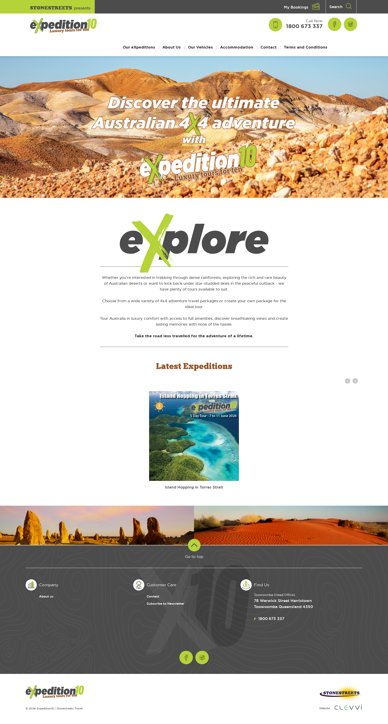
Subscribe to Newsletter (165, 603)
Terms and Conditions (305, 47)
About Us (171, 47)
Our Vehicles (200, 47)
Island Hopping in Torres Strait (194, 487)
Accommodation (236, 47)
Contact (268, 47)
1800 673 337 (304, 26)
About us (46, 596)
